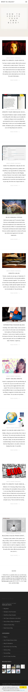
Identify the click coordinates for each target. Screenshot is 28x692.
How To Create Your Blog (13, 58)
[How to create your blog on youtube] (4, 671)
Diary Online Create (14, 378)
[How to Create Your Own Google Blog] (23, 667)
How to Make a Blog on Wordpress (12, 621)
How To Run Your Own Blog (10, 646)
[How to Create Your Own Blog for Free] (18, 667)
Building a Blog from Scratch (14, 535)
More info (22, 690)
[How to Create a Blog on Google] (9, 667)
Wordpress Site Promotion (10, 611)
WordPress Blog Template (10, 615)
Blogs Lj (5, 637)
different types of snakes (18, 581)
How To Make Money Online (10, 640)
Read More (14, 80)
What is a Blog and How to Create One (14, 430)
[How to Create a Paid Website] (13, 667)
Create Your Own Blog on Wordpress (14, 112)
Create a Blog (14, 273)
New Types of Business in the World (12, 618)
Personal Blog (7, 653)
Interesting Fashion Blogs (14, 325)
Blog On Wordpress (8, 643)
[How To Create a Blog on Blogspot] (4, 667)
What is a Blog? (7, 2)
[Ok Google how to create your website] (9, 671)
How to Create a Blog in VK (14, 165)
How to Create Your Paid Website (14, 60)
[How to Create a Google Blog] (13, 671)
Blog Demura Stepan (14, 217)
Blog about (6, 608)
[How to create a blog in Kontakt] (18, 671)
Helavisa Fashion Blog (9, 624)
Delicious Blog (7, 649)
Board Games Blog (8, 628)
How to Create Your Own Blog (14, 484)
